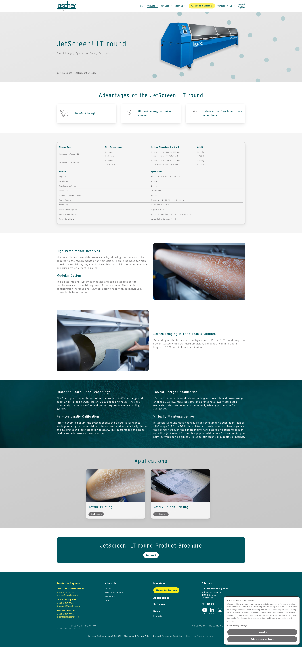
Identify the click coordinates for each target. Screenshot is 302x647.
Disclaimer (129, 636)
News (156, 611)
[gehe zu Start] (66, 6)
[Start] (58, 73)
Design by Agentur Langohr (200, 636)
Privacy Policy (144, 636)
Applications (161, 597)
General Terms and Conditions (168, 636)
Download (150, 555)
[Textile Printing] (115, 485)
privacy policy (281, 618)
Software (159, 604)
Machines (159, 583)
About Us (111, 583)
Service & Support (68, 583)
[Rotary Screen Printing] (180, 485)
